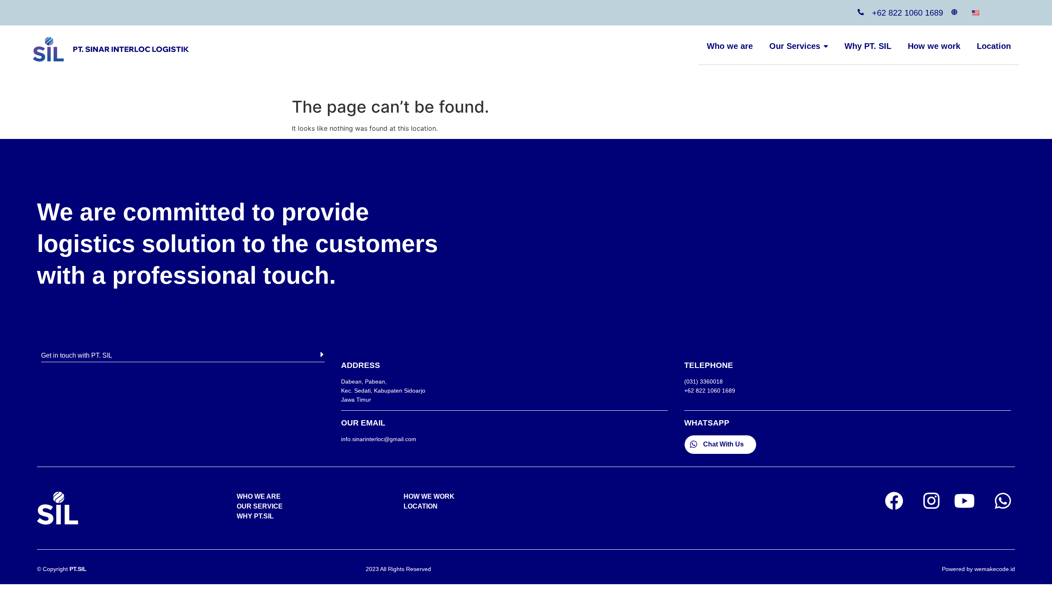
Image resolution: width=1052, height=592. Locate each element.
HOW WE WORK (429, 496)
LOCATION (421, 506)
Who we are (730, 46)
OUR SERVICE (260, 506)
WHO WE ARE (259, 496)
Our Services (794, 46)
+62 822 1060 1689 (907, 12)
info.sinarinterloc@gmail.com (378, 439)
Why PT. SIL (867, 46)
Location (994, 46)
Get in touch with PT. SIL (76, 355)
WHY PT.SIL (255, 516)
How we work (934, 46)
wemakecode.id (994, 569)
